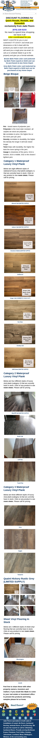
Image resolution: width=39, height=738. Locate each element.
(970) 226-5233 (20, 30)
